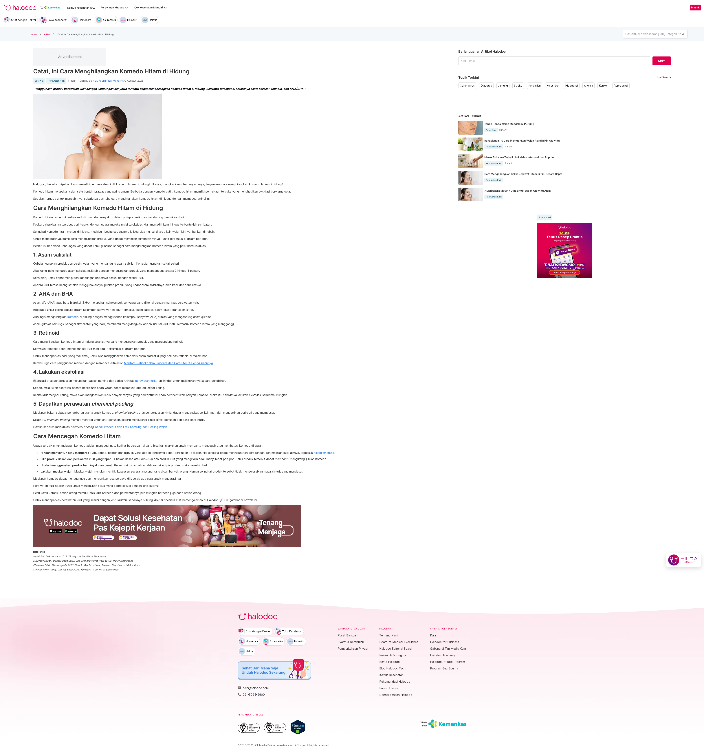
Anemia (588, 85)
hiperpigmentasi (324, 453)
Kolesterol (553, 85)
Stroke (518, 85)
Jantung (503, 85)
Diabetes (486, 85)
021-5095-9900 (251, 694)
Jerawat (39, 81)
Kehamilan (535, 85)
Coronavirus (467, 85)
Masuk (695, 7)
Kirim (661, 60)
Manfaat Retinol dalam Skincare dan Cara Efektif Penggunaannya (168, 363)
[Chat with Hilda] (683, 560)
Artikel (47, 34)
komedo (73, 317)
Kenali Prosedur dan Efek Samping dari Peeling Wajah (131, 427)
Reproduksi (621, 85)
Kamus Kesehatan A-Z (81, 7)
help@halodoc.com (253, 688)
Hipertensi (571, 85)
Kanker (603, 85)
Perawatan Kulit (56, 81)
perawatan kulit (145, 380)
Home (34, 34)
